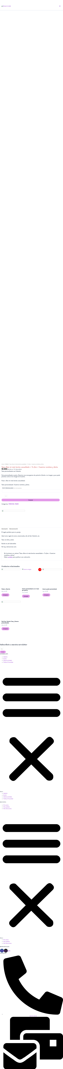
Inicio (3, 464)
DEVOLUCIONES (7, 660)
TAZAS (17, 504)
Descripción (5, 529)
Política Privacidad (8, 662)
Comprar (30, 500)
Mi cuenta (6, 805)
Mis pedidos (6, 807)
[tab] (5, 528)
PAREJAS (7, 464)
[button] (31, 729)
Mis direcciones (7, 808)
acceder (10, 557)
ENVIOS (5, 657)
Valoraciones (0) (13, 529)
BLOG (5, 658)
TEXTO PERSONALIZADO (12, 488)
